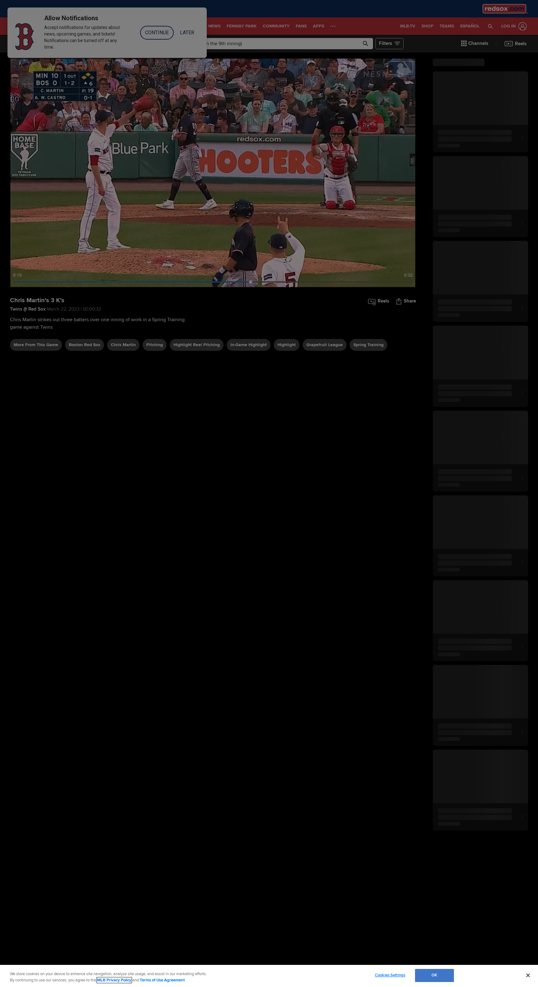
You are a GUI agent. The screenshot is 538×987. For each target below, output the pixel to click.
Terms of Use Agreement (162, 980)
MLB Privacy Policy (114, 980)
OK (434, 975)
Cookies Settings (390, 975)
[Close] (528, 975)
